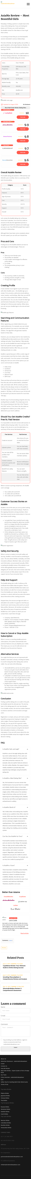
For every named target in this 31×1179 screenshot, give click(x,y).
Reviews (4, 947)
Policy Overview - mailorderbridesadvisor (12, 1077)
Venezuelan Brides (6, 1127)
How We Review (5, 1068)
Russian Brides (5, 1107)
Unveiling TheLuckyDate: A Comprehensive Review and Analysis (15, 978)
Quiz (2, 1079)
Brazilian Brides (5, 1125)
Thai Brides (4, 1100)
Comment (4, 1024)
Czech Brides (4, 1114)
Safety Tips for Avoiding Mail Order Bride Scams (14, 1082)
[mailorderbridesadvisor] (8, 4)
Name (3, 1007)
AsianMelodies (8, 896)
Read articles (25, 933)
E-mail (3, 1016)
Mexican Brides (5, 1120)
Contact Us (4, 1066)
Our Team (3, 1075)
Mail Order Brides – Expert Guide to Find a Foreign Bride (15, 1071)
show (10, 940)
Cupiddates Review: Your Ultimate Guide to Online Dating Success (14, 967)
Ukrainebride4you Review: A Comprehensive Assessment (12, 989)
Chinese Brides (5, 1098)
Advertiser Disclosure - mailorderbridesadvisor (14, 1061)
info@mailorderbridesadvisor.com (10, 1164)
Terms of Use (4, 1084)
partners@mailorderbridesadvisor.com (12, 1156)
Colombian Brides (6, 1123)
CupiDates (22, 896)
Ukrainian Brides (5, 1109)
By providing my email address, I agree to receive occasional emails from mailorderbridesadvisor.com (15, 1042)
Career (3, 1063)
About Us (3, 1059)
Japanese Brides (5, 1095)
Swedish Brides (5, 1111)
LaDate (15, 905)
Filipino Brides (5, 1093)
